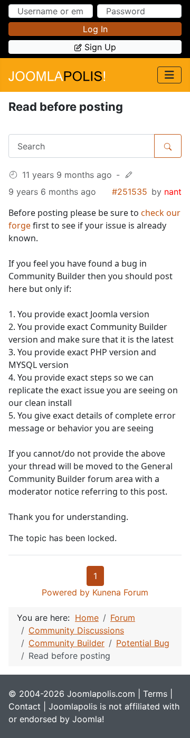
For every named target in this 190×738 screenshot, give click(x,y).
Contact (24, 706)
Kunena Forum (120, 592)
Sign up (100, 47)
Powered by (66, 592)
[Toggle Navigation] (169, 75)
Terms (155, 693)
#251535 (129, 191)
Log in (95, 29)
